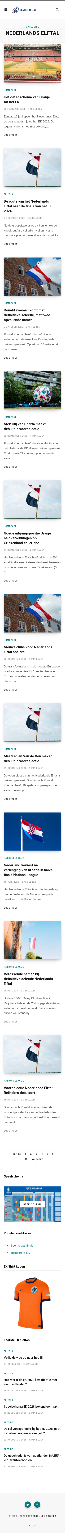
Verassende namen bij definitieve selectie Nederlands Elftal (28, 979)
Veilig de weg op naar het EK (23, 1357)
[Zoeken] (57, 9)
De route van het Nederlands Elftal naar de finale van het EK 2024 (28, 206)
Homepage (10, 90)
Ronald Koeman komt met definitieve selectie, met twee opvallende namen (27, 315)
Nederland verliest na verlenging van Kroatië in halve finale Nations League (28, 870)
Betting (8, 1422)
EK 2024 (8, 194)
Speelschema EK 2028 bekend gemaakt (31, 1406)
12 (26, 1159)
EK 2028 (8, 1351)
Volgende (37, 1159)
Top (33, 1526)
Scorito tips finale (22, 1245)
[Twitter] (28, 1504)
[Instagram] (37, 1504)
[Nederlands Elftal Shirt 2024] (32, 1303)
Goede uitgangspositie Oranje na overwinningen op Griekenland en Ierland (27, 538)
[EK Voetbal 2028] (24, 10)
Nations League (14, 858)
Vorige (16, 1154)
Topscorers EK (20, 1252)
